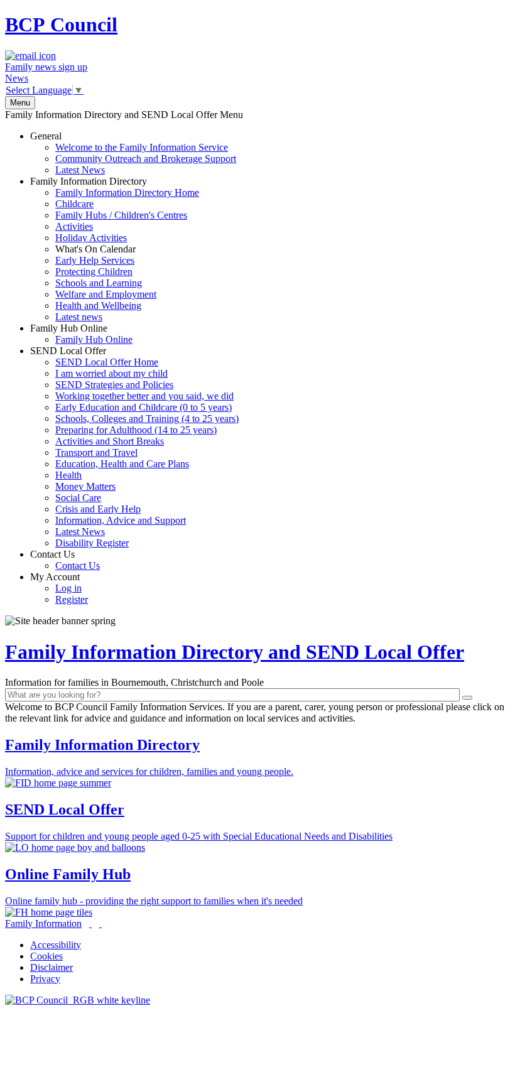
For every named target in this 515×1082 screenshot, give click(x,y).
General (133, 153)
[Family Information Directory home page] (77, 1000)
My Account (59, 588)
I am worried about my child (111, 373)
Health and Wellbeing (98, 305)
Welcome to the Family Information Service (141, 147)
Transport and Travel (96, 452)
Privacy (45, 978)
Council (61, 24)
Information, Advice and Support (120, 520)
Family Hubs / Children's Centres (121, 215)
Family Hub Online (81, 334)
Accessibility (55, 944)
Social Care (78, 497)
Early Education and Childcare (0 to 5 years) (143, 407)
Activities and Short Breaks (109, 441)
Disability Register (92, 543)
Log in (68, 588)
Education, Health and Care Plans (122, 463)
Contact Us (65, 560)
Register (71, 599)
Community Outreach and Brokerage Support (145, 158)
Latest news (78, 316)
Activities (74, 226)
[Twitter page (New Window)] (90, 923)
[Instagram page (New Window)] (100, 923)
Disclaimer (51, 967)
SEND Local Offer (134, 446)
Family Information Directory (114, 249)
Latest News (80, 170)
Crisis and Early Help (98, 509)
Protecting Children (94, 271)
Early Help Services (94, 260)
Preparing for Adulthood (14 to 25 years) (136, 430)
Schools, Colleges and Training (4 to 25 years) (147, 418)
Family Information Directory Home (127, 192)
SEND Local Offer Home (106, 362)
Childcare (74, 203)
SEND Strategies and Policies (114, 384)
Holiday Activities (91, 237)
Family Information (43, 923)
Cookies (46, 956)
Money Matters (85, 486)
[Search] (467, 698)
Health (68, 475)
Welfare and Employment (105, 294)
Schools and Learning (98, 283)
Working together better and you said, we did (144, 396)
